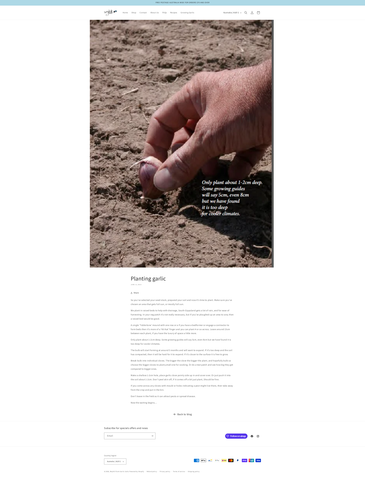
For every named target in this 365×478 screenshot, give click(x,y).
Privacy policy (165, 471)
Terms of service (179, 471)
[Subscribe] (152, 436)
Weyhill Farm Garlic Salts (119, 471)
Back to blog (184, 414)
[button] (246, 13)
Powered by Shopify (136, 471)
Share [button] (136, 292)
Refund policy (152, 471)
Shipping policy (194, 471)
